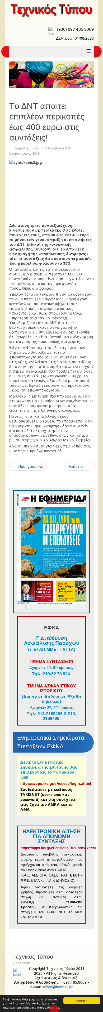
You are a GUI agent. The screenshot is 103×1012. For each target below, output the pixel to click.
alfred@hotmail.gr (58, 986)
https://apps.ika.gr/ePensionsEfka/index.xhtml (59, 847)
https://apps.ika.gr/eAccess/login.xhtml (55, 783)
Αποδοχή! (82, 1001)
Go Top (54, 1008)
